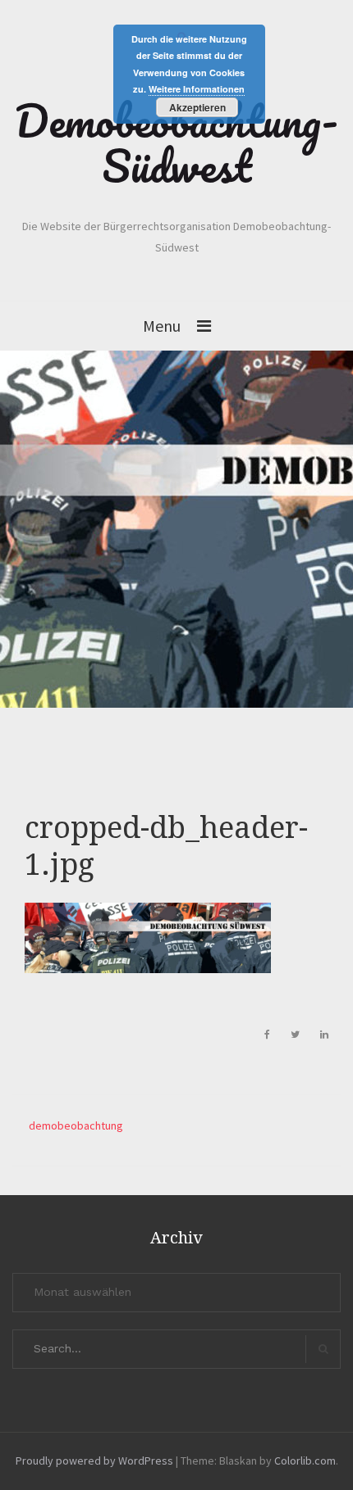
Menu (162, 325)
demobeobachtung (76, 1125)
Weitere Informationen (197, 89)
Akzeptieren (197, 107)
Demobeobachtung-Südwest (176, 143)
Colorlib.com (305, 1460)
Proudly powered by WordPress (94, 1460)
